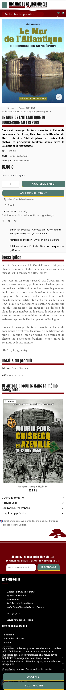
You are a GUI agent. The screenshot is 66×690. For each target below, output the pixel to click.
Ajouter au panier (43, 183)
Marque (6, 368)
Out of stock (26, 481)
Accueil (22, 211)
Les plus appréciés (14, 513)
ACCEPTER (33, 677)
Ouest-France (22, 160)
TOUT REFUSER (34, 685)
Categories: (9, 211)
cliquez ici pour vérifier (14, 524)
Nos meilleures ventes (16, 508)
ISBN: (4, 156)
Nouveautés (9, 503)
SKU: (4, 151)
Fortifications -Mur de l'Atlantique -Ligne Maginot (29, 215)
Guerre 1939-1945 (13, 498)
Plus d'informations (13, 669)
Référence (8, 375)
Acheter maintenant (33, 193)
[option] (33, 61)
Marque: (7, 160)
